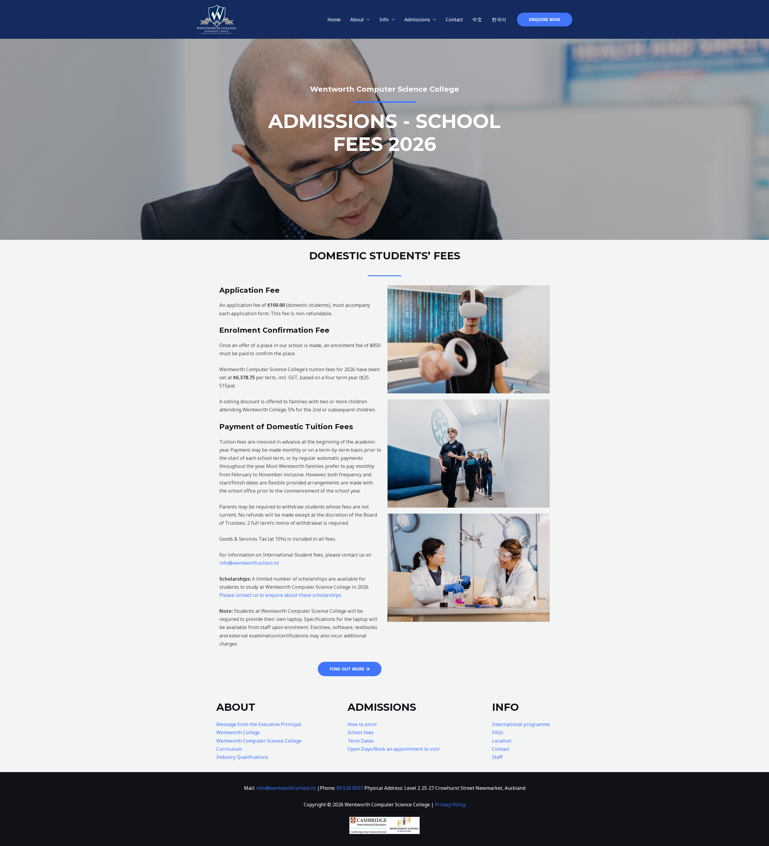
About (357, 19)
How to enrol (362, 724)
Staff (497, 757)
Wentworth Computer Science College (259, 741)
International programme (521, 724)
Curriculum (229, 749)
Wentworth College (238, 732)
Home (334, 19)
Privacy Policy (450, 804)
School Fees (361, 732)
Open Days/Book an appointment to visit (393, 749)
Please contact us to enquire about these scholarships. (280, 595)
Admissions (417, 19)
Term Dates (361, 741)
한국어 (499, 19)
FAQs (497, 732)
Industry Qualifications (242, 757)
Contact (454, 19)
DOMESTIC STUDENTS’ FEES (384, 255)
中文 (477, 19)
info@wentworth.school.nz (249, 563)
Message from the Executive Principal (258, 724)
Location (501, 741)
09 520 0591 (349, 788)
